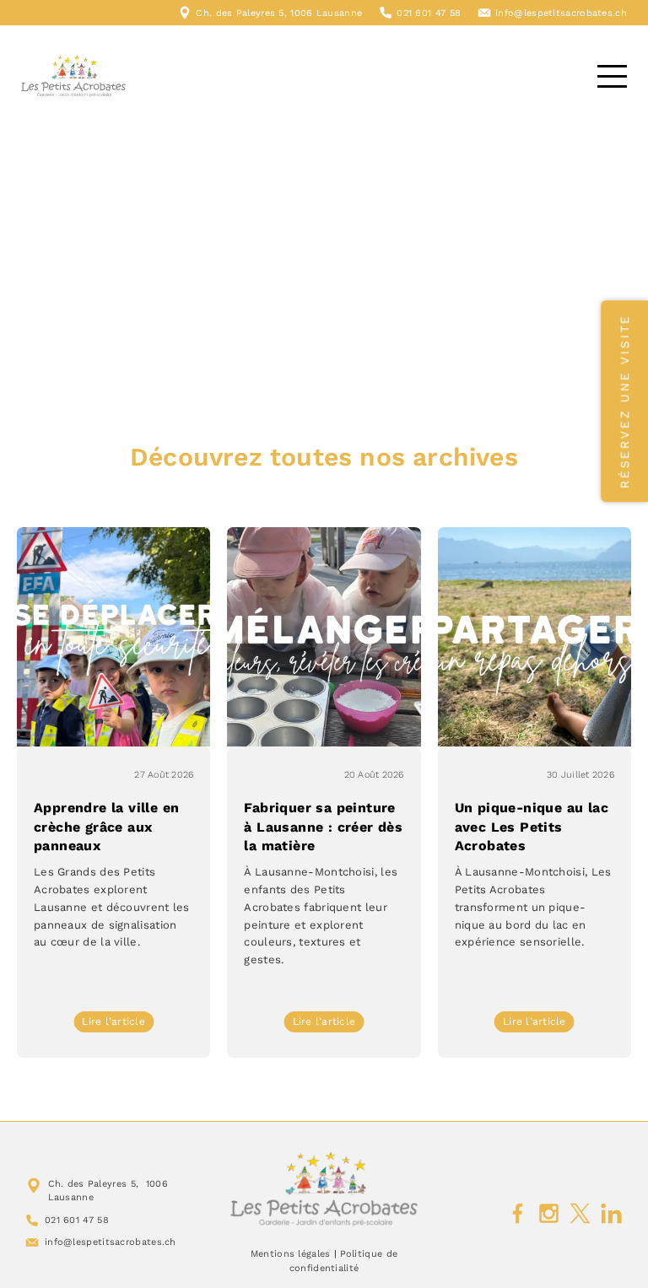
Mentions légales (291, 1253)
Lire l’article (118, 1023)
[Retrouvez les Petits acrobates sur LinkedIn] (611, 1214)
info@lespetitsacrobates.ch (561, 13)
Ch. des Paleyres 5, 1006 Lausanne (279, 13)
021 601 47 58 (429, 13)
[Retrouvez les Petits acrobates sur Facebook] (517, 1214)
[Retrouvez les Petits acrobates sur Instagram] (548, 1214)
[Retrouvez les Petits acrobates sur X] (580, 1214)
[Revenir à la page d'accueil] (324, 1188)
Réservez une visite (624, 401)
